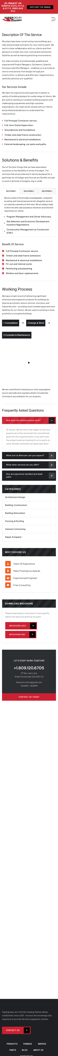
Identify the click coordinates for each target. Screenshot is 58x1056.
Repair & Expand (13, 537)
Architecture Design (15, 497)
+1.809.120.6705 (29, 668)
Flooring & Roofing (14, 521)
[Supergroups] (12, 19)
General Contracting (15, 529)
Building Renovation (15, 513)
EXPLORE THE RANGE (40, 7)
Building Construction (16, 505)
